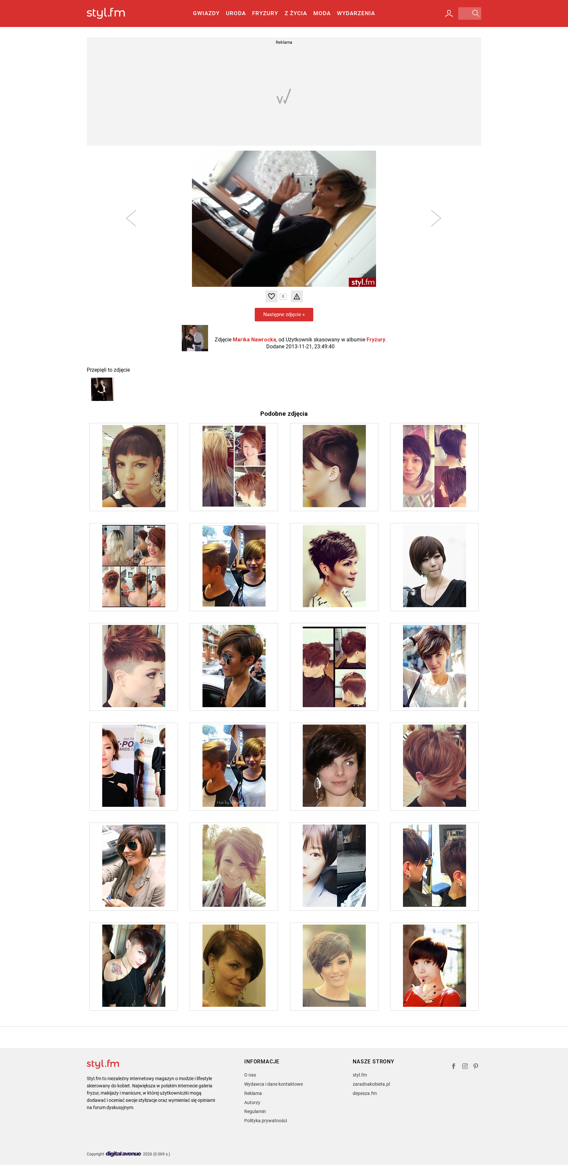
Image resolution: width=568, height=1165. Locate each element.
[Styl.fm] (113, 13)
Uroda (236, 13)
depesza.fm (365, 1093)
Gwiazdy (206, 13)
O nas (250, 1075)
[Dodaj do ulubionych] (271, 296)
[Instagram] (465, 1067)
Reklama (253, 1093)
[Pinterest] (476, 1067)
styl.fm (360, 1075)
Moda (322, 13)
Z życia (296, 13)
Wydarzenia (356, 13)
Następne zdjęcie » (284, 314)
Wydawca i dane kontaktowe (273, 1084)
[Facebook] (454, 1067)
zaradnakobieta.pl (371, 1084)
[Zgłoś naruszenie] (297, 296)
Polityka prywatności (265, 1120)
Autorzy (252, 1102)
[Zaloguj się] (449, 13)
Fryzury (265, 13)
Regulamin (255, 1111)
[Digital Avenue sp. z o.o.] (123, 1154)
